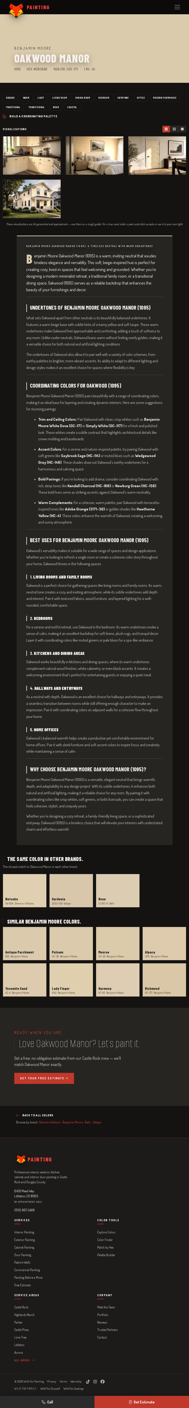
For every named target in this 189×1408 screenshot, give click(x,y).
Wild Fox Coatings (73, 1388)
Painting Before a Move (28, 1277)
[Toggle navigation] (177, 7)
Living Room (59, 97)
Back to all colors (37, 1115)
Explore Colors (106, 1232)
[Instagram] (95, 1382)
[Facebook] (102, 1382)
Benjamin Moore (72, 1122)
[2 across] (174, 129)
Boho (56, 107)
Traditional (13, 107)
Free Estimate (22, 1285)
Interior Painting (24, 1232)
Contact (102, 1337)
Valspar (97, 1122)
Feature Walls (22, 1262)
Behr (88, 1122)
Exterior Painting (24, 1240)
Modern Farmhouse (165, 97)
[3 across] (166, 129)
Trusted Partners (107, 1330)
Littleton (19, 1345)
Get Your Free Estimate (42, 1078)
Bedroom (103, 97)
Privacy (51, 1381)
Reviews (102, 1322)
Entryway (123, 97)
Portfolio (102, 1315)
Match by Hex (105, 1247)
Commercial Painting (27, 1270)
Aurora (18, 1352)
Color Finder (105, 1240)
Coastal (72, 107)
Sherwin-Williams (49, 1122)
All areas (22, 1360)
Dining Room (82, 97)
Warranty (76, 1381)
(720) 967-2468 (24, 1210)
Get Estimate (144, 1402)
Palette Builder (106, 1255)
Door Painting (22, 1255)
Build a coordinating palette (33, 116)
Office (141, 97)
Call (50, 1402)
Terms (63, 1381)
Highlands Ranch (24, 1315)
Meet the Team (106, 1307)
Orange (10, 97)
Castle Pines (21, 1330)
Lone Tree (20, 1337)
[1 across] (182, 129)
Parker (18, 1322)
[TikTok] (88, 1382)
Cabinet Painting (24, 1247)
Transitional (37, 107)
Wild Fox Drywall (50, 1388)
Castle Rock (21, 1307)
